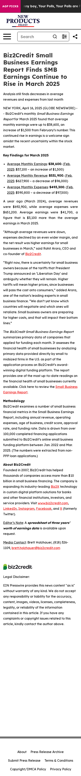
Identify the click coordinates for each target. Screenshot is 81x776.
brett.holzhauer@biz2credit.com (36, 548)
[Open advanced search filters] (64, 36)
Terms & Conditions (58, 760)
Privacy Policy (60, 769)
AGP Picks (10, 6)
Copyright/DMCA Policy (28, 769)
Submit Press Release (24, 760)
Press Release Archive (47, 752)
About (22, 752)
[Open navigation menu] (7, 36)
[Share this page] (75, 36)
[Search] (55, 36)
